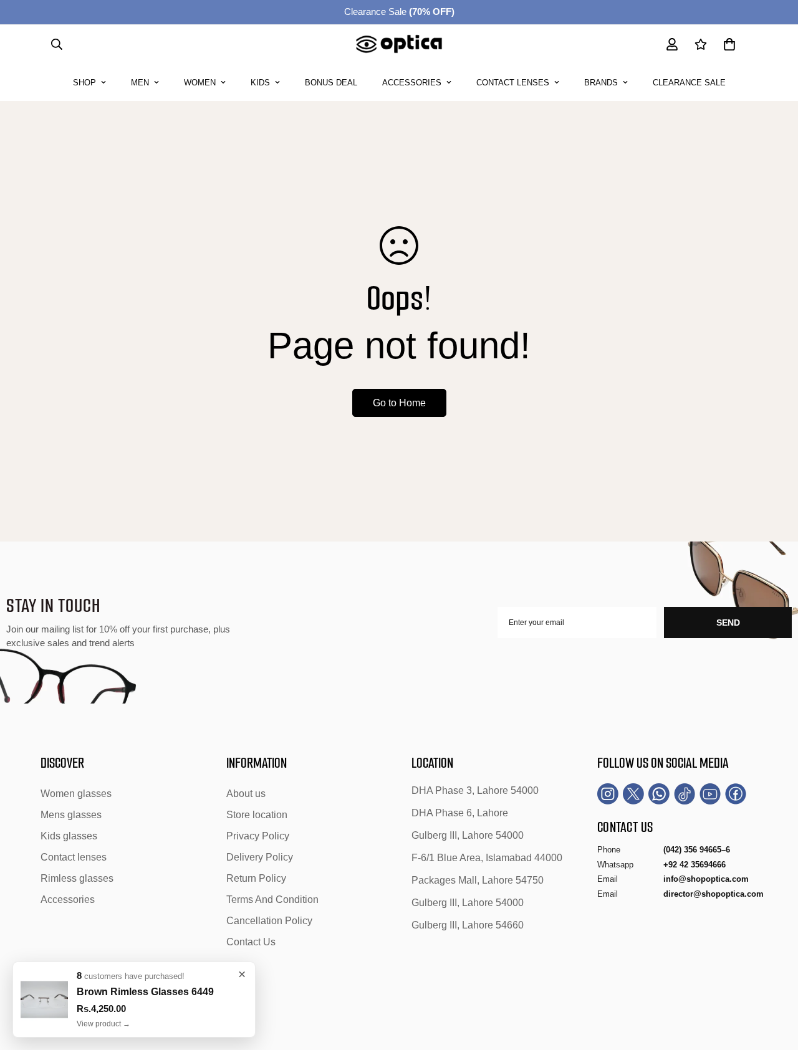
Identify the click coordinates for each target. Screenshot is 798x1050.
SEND (728, 623)
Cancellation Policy (269, 920)
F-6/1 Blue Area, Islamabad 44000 (486, 857)
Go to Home (399, 403)
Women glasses (76, 793)
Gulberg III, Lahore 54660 (467, 925)
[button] (729, 44)
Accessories (411, 82)
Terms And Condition (272, 899)
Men (140, 82)
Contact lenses (512, 82)
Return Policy (256, 878)
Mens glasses (71, 814)
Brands (601, 82)
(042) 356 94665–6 (696, 849)
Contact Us (251, 942)
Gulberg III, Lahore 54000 (467, 835)
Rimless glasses (77, 878)
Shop (84, 82)
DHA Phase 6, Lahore (459, 813)
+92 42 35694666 (694, 864)
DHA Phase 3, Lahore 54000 (475, 790)
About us (246, 793)
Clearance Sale (399, 11)
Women (200, 82)
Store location (256, 814)
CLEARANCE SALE (689, 82)
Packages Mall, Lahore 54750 (477, 880)
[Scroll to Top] (773, 982)
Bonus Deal (331, 82)
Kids (260, 82)
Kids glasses (69, 836)
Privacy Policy (257, 836)
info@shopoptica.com (706, 879)
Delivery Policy (259, 857)
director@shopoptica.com (713, 894)
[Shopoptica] (399, 44)
